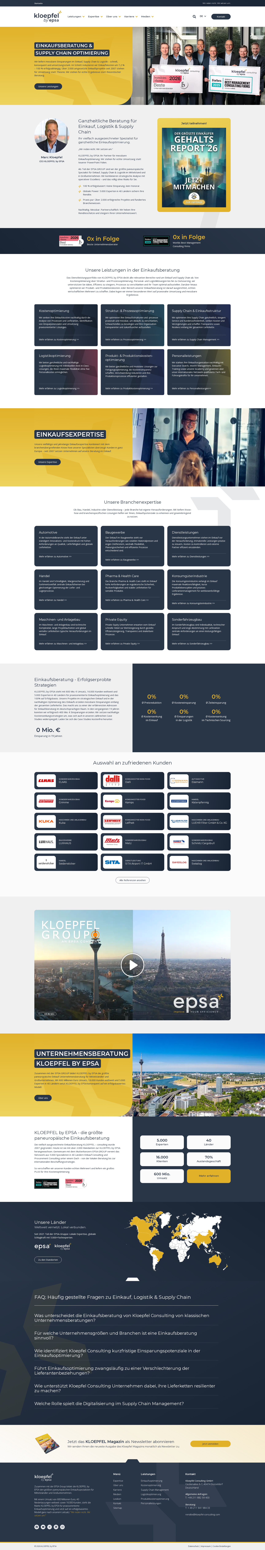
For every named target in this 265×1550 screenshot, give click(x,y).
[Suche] (194, 16)
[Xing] (49, 1527)
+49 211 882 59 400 (198, 1497)
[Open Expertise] (101, 16)
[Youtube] (43, 1527)
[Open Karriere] (136, 16)
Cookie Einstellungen (222, 1546)
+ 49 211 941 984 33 (199, 1507)
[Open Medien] (152, 16)
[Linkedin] (56, 1527)
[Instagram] (62, 1527)
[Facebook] (36, 1527)
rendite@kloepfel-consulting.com (202, 1514)
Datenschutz (193, 1546)
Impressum (206, 1546)
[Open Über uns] (119, 16)
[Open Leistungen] (83, 16)
